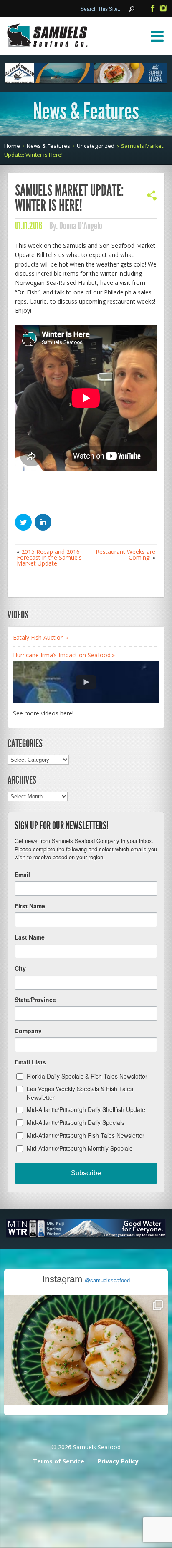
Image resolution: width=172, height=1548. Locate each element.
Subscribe (86, 1173)
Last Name (30, 937)
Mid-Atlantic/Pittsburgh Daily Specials (75, 1122)
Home (12, 146)
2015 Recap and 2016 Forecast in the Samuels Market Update (49, 557)
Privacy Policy (118, 1461)
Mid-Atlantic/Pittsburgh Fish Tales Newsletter (85, 1135)
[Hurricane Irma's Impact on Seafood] (86, 682)
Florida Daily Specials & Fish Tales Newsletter (87, 1076)
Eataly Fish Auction (38, 637)
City (20, 968)
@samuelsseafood (107, 1280)
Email (22, 874)
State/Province (35, 999)
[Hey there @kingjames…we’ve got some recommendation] (85, 1376)
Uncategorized (95, 146)
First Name (30, 906)
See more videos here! (43, 713)
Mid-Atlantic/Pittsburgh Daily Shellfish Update (86, 1109)
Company (28, 1031)
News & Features (48, 146)
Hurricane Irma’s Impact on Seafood (62, 655)
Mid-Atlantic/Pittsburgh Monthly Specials (79, 1148)
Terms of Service (58, 1461)
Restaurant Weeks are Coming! (125, 554)
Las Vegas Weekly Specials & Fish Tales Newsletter (80, 1093)
